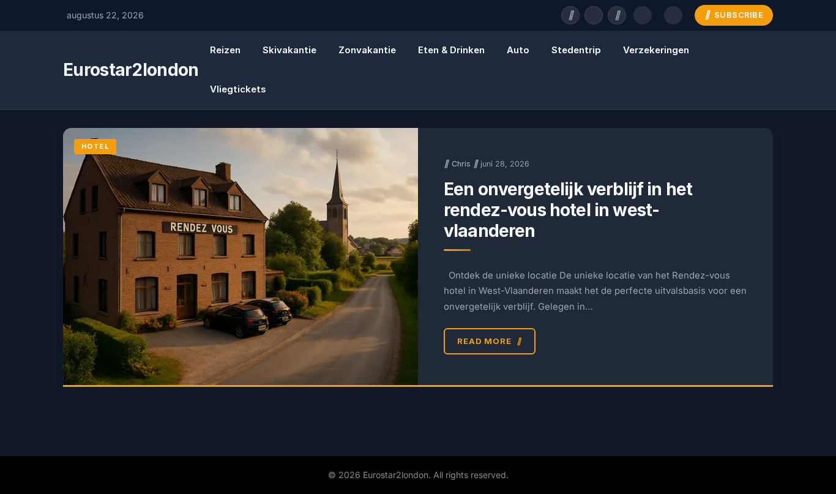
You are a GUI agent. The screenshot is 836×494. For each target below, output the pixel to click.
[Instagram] (617, 15)
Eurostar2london (131, 69)
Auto (518, 50)
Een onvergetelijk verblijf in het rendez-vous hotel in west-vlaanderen (568, 210)
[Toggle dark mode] (673, 15)
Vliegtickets (238, 89)
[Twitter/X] (593, 15)
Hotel (95, 146)
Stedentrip (576, 50)
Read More (484, 341)
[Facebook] (570, 15)
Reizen (225, 50)
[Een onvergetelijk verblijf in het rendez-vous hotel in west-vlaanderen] (240, 256)
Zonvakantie (367, 50)
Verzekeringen (656, 50)
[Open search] (642, 15)
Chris (461, 163)
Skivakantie (289, 50)
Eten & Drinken (451, 50)
